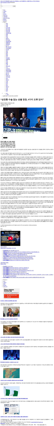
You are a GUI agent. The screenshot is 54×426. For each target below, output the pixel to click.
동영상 (4, 19)
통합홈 (7, 1)
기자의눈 (8, 68)
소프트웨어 (8, 48)
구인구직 (8, 77)
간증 (7, 81)
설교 (7, 78)
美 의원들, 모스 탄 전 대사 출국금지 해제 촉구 (9, 318)
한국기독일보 (36, 1)
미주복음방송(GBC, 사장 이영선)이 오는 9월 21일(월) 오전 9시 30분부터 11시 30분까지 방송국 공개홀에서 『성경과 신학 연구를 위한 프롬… (27, 420)
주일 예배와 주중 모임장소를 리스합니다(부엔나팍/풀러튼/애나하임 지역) (24, 277)
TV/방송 (8, 57)
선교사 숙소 (8, 266)
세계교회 (8, 31)
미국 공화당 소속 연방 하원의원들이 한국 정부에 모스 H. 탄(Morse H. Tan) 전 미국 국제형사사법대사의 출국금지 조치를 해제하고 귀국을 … (27, 322)
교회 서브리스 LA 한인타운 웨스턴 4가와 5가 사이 (18, 270)
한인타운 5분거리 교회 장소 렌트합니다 (16, 267)
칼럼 (7, 63)
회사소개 (3, 423)
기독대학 (5, 16)
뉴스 (4, 9)
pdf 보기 (5, 20)
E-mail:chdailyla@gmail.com (37, 422)
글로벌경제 (8, 41)
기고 (7, 67)
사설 (7, 62)
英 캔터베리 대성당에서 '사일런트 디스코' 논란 (9, 362)
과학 (7, 52)
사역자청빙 (8, 71)
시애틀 (28, 1)
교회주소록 (8, 33)
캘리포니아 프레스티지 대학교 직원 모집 (16, 260)
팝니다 (7, 74)
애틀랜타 (24, 1)
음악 (7, 53)
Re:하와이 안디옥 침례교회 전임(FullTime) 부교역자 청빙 (18, 258)
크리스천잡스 (4, 246)
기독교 (4, 11)
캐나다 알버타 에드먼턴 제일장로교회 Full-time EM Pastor (18, 257)
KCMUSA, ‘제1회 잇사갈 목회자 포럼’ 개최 (9, 300)
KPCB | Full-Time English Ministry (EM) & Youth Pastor (17, 253)
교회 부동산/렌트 (4, 262)
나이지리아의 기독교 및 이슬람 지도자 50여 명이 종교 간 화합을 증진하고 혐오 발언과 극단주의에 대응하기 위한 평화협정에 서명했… (27, 402)
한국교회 (8, 30)
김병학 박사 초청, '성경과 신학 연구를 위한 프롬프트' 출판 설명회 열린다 (14, 416)
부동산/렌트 (3, 264)
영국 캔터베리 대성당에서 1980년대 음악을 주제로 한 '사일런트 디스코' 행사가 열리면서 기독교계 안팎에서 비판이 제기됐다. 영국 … (27, 365)
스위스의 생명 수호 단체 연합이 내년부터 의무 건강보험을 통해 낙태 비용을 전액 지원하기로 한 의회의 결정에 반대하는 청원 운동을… (27, 340)
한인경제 (8, 40)
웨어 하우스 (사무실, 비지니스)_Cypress (16, 273)
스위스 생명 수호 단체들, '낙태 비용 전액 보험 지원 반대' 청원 (12, 337)
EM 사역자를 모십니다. (11, 250)
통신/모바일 (8, 46)
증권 (7, 35)
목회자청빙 (8, 70)
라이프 (4, 14)
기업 (7, 37)
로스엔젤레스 (16, 1)
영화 (7, 55)
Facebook (5, 2)
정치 (7, 23)
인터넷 (7, 49)
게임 (7, 51)
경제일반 (8, 44)
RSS (1, 2)
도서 (7, 56)
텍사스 (31, 1)
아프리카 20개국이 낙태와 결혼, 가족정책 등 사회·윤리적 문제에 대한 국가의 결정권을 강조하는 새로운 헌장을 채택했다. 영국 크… (27, 383)
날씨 (7, 60)
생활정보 (8, 59)
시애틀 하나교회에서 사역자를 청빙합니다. (15, 254)
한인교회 (8, 29)
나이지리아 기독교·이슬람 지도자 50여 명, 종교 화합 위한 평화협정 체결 (14, 398)
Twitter (8, 2)
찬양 (7, 82)
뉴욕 (20, 1)
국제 (7, 26)
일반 (7, 83)
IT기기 (7, 45)
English (11, 1)
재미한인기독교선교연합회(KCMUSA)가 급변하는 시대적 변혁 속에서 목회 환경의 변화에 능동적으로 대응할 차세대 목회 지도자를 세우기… (27, 304)
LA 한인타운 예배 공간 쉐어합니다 (15, 271)
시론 (7, 64)
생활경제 (8, 42)
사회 (7, 24)
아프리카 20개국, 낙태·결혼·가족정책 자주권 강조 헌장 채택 (12, 380)
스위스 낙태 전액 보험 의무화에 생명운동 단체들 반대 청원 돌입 (13, 343)
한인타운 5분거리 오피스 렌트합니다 (15, 269)
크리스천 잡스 (6, 18)
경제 (4, 12)
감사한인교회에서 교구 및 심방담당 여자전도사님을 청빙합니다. (21, 252)
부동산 (7, 38)
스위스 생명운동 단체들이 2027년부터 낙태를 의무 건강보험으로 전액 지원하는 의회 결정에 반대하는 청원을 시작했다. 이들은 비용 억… (27, 347)
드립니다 (8, 75)
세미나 (7, 79)
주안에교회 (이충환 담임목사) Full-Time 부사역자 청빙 (19, 256)
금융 (7, 34)
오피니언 (5, 15)
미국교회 (8, 27)
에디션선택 (3, 1)
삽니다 (7, 73)
